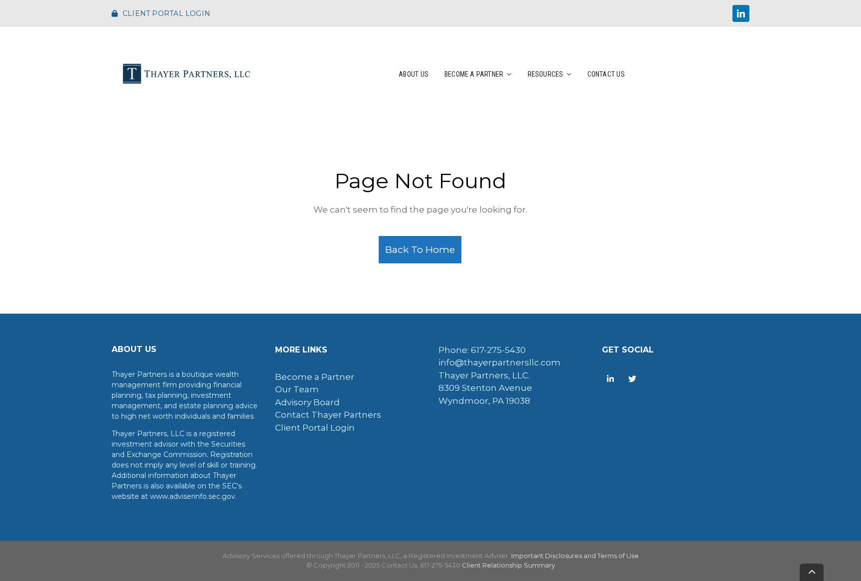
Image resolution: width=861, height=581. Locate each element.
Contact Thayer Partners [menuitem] (328, 415)
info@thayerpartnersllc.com (499, 362)
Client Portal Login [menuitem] (315, 428)
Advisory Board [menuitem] (307, 402)
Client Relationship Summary (508, 565)
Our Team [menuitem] (297, 389)
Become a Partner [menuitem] (314, 377)
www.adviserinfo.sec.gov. (193, 496)
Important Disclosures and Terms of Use (575, 556)
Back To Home (420, 249)
